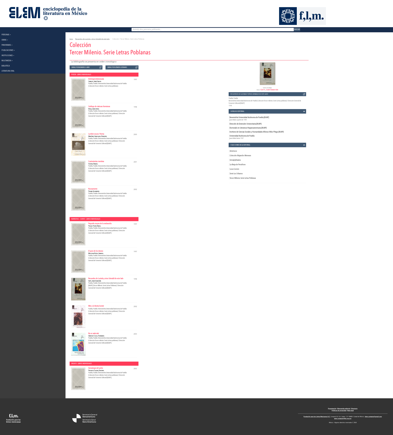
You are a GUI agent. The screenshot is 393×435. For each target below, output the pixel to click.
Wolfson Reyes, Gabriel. (96, 253)
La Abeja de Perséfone (238, 165)
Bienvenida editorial (343, 408)
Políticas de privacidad (339, 410)
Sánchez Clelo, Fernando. (96, 336)
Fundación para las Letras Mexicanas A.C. (317, 416)
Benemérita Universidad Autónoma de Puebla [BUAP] (249, 117)
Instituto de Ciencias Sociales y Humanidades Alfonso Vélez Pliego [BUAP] (257, 132)
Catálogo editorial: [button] (237, 111)
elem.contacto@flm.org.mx (342, 418)
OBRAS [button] (4, 40)
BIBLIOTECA (6, 66)
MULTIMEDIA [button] (7, 61)
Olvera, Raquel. (93, 164)
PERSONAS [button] (6, 35)
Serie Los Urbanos (236, 174)
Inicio (71, 39)
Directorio (354, 408)
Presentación (332, 408)
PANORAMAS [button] (6, 45)
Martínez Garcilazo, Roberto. (97, 136)
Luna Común (234, 169)
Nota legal (350, 410)
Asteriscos (233, 151)
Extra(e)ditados (235, 160)
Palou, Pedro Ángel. (94, 226)
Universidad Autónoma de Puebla (242, 136)
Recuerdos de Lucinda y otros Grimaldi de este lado (92, 39)
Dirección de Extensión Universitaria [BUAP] (245, 124)
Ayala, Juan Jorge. (93, 109)
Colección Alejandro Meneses (240, 156)
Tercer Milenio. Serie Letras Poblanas (243, 178)
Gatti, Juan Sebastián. (94, 281)
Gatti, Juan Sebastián (269, 90)
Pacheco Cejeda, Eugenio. (96, 370)
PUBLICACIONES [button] (8, 50)
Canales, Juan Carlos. (94, 81)
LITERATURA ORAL (8, 71)
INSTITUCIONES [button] (7, 56)
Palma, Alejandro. (94, 191)
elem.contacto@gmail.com (373, 416)
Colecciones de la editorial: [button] (240, 145)
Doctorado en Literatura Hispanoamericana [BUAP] (248, 128)
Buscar (297, 29)
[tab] (267, 111)
